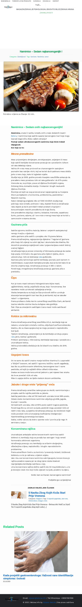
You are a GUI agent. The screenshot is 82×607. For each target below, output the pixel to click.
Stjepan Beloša (49, 602)
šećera (14, 136)
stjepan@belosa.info (37, 598)
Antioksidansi (33, 501)
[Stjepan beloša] (8, 5)
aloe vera (65, 498)
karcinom (34, 57)
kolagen (40, 501)
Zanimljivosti (22, 57)
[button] (22, 5)
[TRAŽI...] (37, 5)
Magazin (39, 498)
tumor (46, 57)
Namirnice (40, 57)
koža (45, 501)
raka (40, 257)
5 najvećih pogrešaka (54, 498)
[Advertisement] (41, 33)
